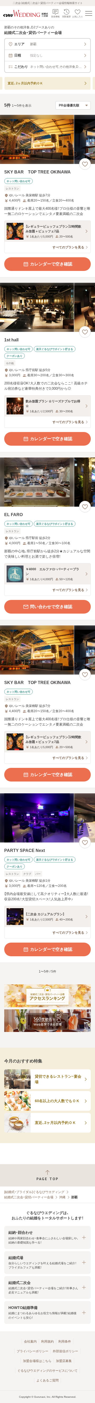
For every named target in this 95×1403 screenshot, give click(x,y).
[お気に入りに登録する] (85, 164)
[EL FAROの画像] (47, 482)
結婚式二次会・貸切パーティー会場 (28, 1197)
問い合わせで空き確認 (51, 606)
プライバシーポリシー (32, 1351)
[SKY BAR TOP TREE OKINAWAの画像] (47, 139)
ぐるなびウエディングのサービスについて (47, 1371)
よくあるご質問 (47, 1380)
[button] (47, 1237)
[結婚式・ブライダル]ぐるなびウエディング (34, 1192)
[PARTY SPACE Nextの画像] (47, 817)
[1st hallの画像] (47, 307)
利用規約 (47, 1341)
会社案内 (30, 1341)
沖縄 (62, 1197)
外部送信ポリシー (65, 1351)
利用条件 (64, 1341)
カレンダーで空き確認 (51, 264)
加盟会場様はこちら (37, 1361)
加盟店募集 (64, 1361)
